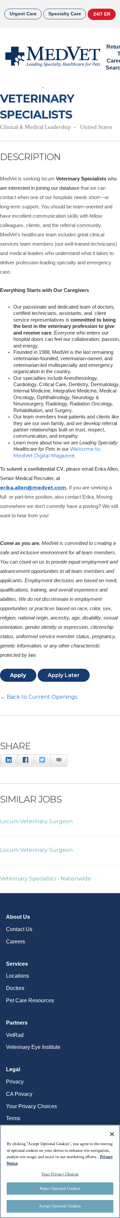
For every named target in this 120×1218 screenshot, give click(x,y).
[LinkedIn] (8, 760)
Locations (17, 976)
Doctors (15, 988)
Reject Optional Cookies (60, 1188)
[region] (60, 1171)
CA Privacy (19, 1094)
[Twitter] (42, 760)
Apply (18, 675)
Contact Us (19, 929)
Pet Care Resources (30, 1000)
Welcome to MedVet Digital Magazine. (56, 452)
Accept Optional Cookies (60, 1206)
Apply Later (64, 675)
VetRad (15, 1035)
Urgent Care (23, 13)
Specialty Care (64, 13)
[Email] (58, 761)
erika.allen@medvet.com (33, 488)
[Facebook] (25, 760)
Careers (15, 941)
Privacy (15, 1082)
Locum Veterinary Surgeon (36, 821)
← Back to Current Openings (38, 697)
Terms (13, 1118)
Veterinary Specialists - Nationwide (45, 878)
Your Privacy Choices (31, 1106)
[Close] (112, 1134)
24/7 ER (101, 14)
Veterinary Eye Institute (33, 1047)
